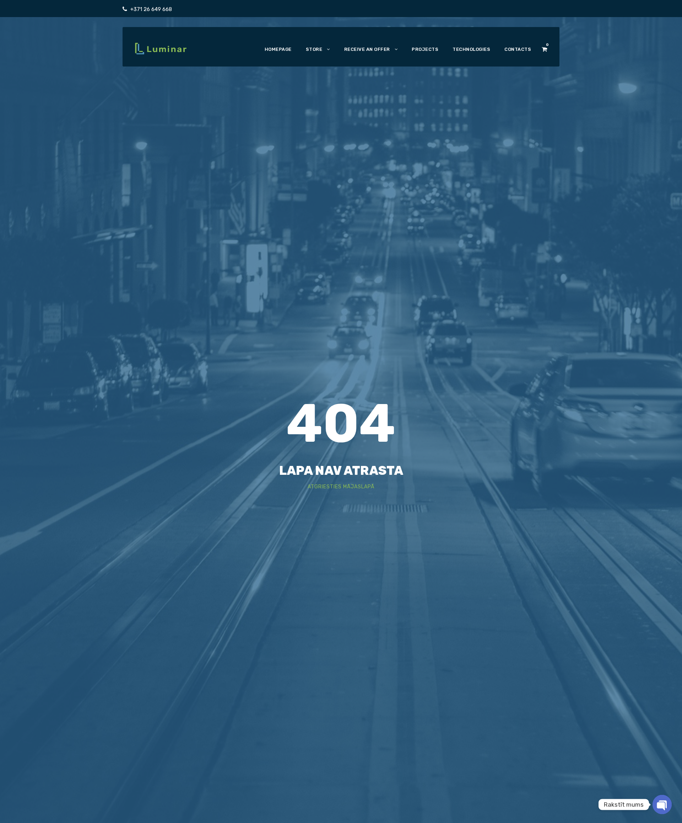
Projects (425, 49)
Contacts (517, 49)
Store (314, 49)
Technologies (471, 49)
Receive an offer (367, 49)
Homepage (278, 49)
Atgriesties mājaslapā (341, 487)
